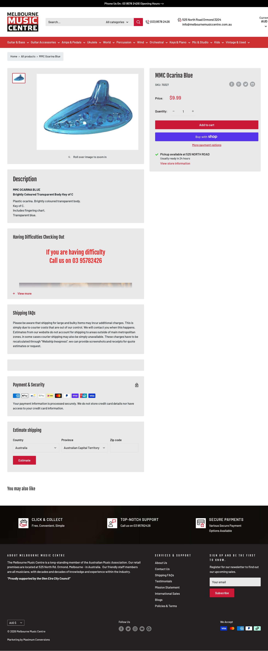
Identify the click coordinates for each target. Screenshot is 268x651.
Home (13, 56)
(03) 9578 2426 (160, 21)
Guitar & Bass (16, 42)
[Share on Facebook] (231, 84)
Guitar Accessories (43, 42)
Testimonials (163, 581)
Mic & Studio (200, 42)
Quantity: (161, 111)
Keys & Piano (178, 42)
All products (28, 56)
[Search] (138, 22)
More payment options (206, 144)
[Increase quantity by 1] (193, 111)
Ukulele (92, 42)
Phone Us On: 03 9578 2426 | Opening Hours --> (134, 3)
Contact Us (162, 569)
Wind (140, 42)
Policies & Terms (166, 606)
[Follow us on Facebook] (121, 628)
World (107, 42)
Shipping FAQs (164, 575)
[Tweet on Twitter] (245, 84)
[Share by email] (252, 84)
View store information (175, 163)
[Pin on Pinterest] (238, 84)
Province (67, 440)
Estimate (24, 460)
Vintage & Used (236, 42)
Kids (217, 42)
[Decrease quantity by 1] (173, 111)
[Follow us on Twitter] (128, 628)
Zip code (116, 440)
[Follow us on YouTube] (142, 628)
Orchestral (157, 42)
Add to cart (206, 124)
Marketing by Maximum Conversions (28, 639)
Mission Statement (167, 587)
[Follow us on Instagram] (135, 628)
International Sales (167, 593)
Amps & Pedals (71, 42)
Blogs (158, 599)
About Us (161, 562)
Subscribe (222, 593)
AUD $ (12, 622)
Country (18, 440)
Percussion (123, 42)
